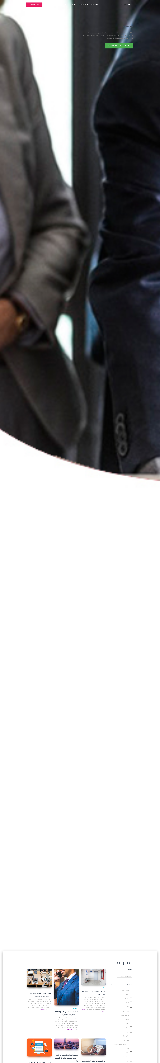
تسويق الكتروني (125, 1057)
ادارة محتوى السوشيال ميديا (122, 1044)
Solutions (84, 4)
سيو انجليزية (126, 998)
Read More (70, 1029)
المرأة (128, 994)
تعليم (128, 1048)
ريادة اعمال (126, 1011)
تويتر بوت (127, 1040)
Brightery (119, 4)
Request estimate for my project (118, 45)
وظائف (127, 1052)
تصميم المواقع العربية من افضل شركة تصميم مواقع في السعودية (66, 1058)
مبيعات (128, 1023)
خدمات (95, 4)
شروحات (127, 1061)
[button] (121, 984)
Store (73, 4)
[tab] (120, 983)
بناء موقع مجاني (125, 1015)
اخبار (128, 1007)
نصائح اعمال (126, 1036)
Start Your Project (34, 4)
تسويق (128, 1032)
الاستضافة (127, 1019)
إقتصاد (128, 1002)
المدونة (64, 4)
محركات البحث (125, 1027)
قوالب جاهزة (126, 990)
